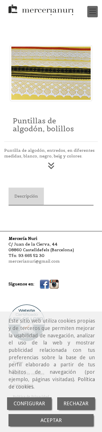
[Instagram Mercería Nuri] (54, 283)
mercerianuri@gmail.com (34, 261)
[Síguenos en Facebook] (44, 283)
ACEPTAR (51, 420)
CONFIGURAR (29, 403)
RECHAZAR (75, 403)
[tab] (26, 196)
